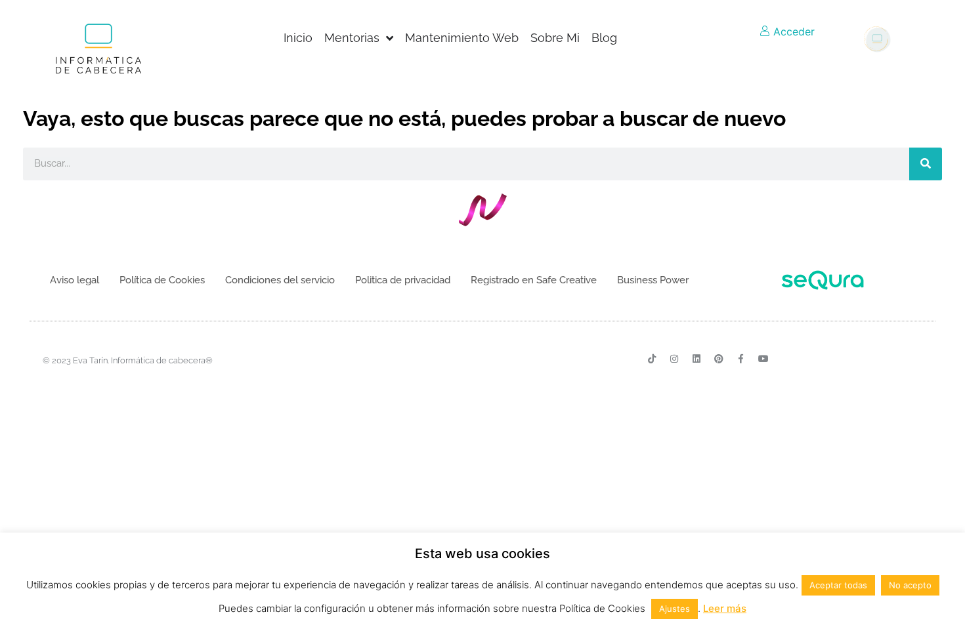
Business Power (653, 280)
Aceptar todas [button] (838, 585)
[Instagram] (674, 358)
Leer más (724, 608)
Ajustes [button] (674, 608)
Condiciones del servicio (280, 280)
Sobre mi (555, 38)
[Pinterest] (718, 358)
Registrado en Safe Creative (534, 280)
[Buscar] (925, 164)
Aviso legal (74, 280)
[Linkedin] (696, 358)
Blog (604, 38)
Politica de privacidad (402, 280)
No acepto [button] (910, 585)
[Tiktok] (651, 358)
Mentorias (351, 38)
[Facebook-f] (741, 358)
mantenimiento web (462, 38)
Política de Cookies (162, 280)
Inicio (298, 38)
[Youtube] (763, 358)
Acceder (792, 31)
